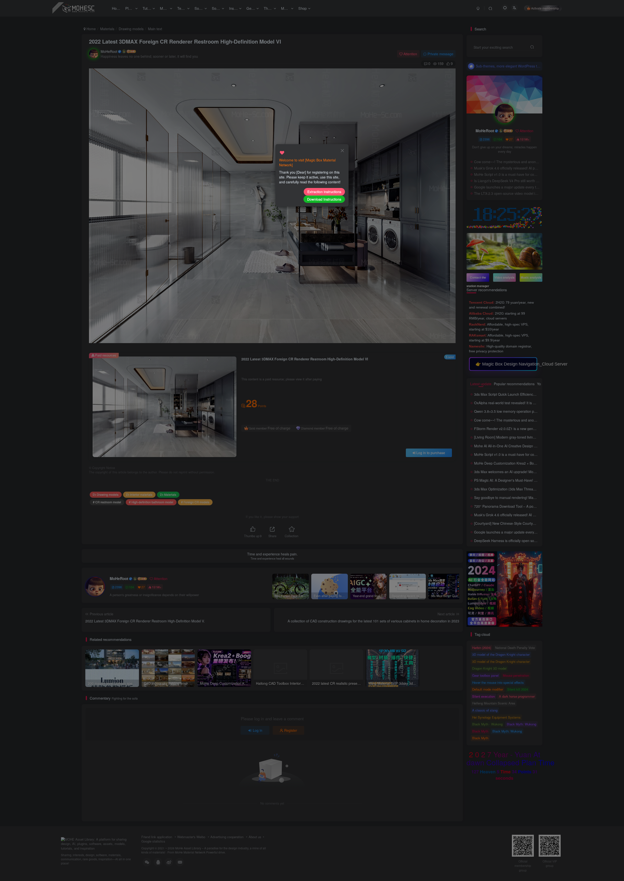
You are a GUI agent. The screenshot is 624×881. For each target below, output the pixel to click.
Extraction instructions (324, 191)
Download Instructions (324, 199)
